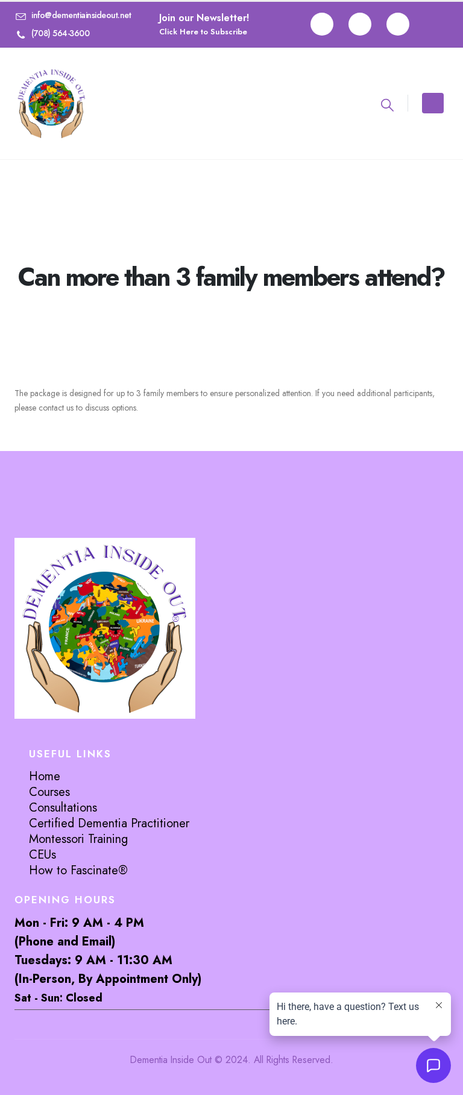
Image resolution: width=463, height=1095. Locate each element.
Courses (49, 792)
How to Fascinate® (78, 870)
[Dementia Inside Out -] (51, 103)
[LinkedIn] (397, 24)
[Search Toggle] (387, 105)
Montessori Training (78, 839)
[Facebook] (321, 24)
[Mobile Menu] (433, 103)
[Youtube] (359, 24)
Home (44, 776)
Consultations (63, 807)
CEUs (42, 854)
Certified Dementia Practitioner (109, 823)
